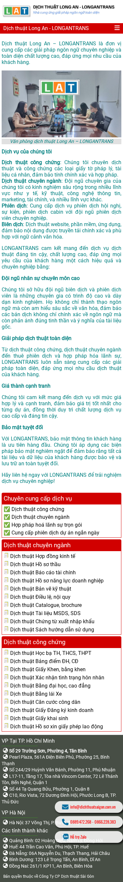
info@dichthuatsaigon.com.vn (93, 807)
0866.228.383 (105, 822)
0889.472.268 (80, 822)
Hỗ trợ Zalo (78, 837)
